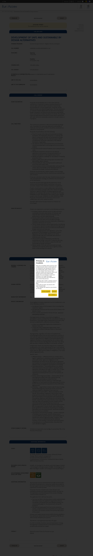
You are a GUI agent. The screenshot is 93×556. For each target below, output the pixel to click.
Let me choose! (46, 291)
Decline (54, 291)
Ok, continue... (52, 294)
